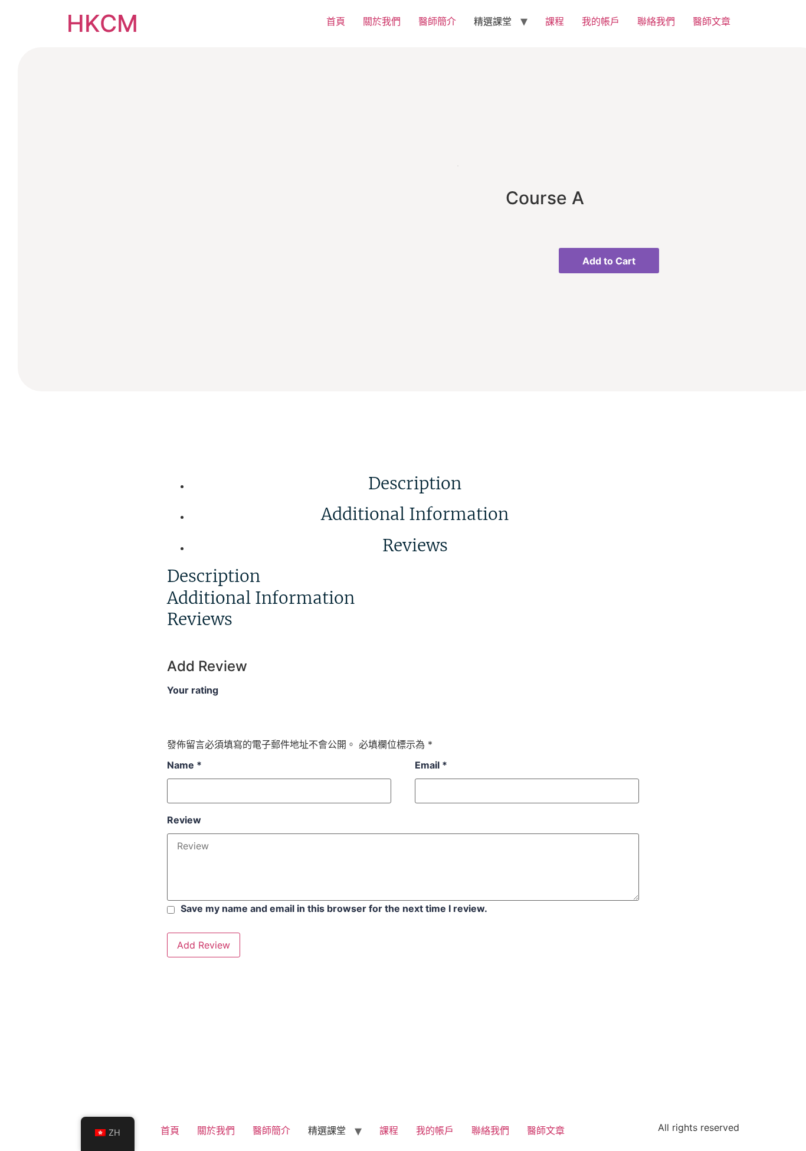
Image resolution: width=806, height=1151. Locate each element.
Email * (431, 765)
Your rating (192, 690)
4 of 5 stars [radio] (214, 707)
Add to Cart (608, 261)
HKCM (102, 23)
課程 (554, 21)
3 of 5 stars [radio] (200, 707)
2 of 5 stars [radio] (186, 707)
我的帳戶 (601, 21)
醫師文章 (711, 21)
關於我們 (382, 21)
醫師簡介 (437, 21)
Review (184, 820)
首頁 (335, 21)
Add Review (203, 945)
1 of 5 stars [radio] (171, 707)
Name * (184, 765)
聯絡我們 (656, 21)
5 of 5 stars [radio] (228, 707)
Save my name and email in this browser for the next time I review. (334, 908)
